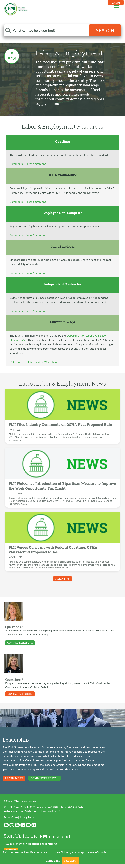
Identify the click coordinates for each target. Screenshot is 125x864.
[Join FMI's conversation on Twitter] (22, 825)
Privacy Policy (26, 817)
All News (62, 578)
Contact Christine (20, 694)
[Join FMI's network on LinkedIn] (6, 825)
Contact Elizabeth (20, 642)
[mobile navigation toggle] (116, 7)
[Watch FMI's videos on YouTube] (28, 825)
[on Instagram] (11, 825)
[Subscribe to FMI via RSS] (17, 825)
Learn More (14, 778)
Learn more (53, 860)
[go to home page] (16, 8)
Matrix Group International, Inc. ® (42, 811)
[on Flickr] (33, 825)
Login (116, 2)
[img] (62, 404)
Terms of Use (11, 817)
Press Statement (36, 164)
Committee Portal (44, 778)
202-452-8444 (75, 807)
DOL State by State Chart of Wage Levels (34, 362)
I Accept (70, 860)
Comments (16, 164)
